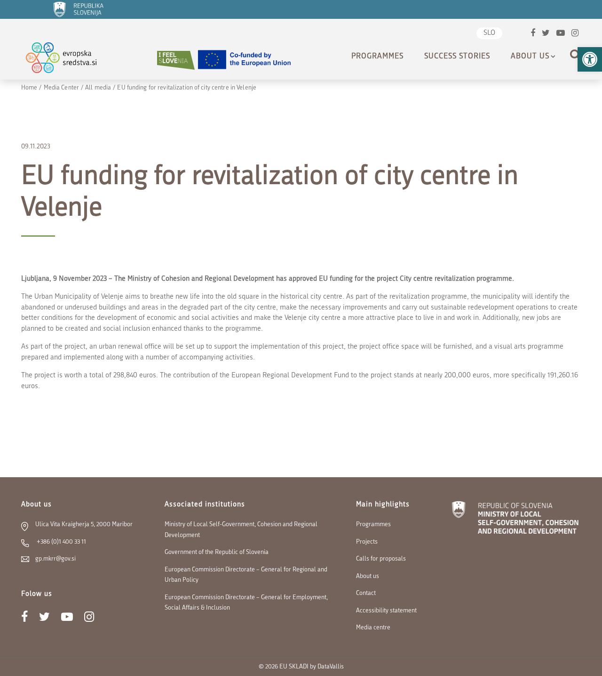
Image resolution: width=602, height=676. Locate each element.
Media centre (373, 628)
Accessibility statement (386, 611)
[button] (590, 59)
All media (98, 88)
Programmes (377, 56)
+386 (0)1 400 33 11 (60, 542)
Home (29, 88)
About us (530, 56)
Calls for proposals (381, 559)
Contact (366, 593)
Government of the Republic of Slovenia (217, 552)
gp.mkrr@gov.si (55, 559)
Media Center (61, 88)
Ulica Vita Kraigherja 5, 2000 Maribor (84, 524)
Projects (367, 542)
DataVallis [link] (330, 667)
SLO (489, 33)
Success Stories (457, 56)
